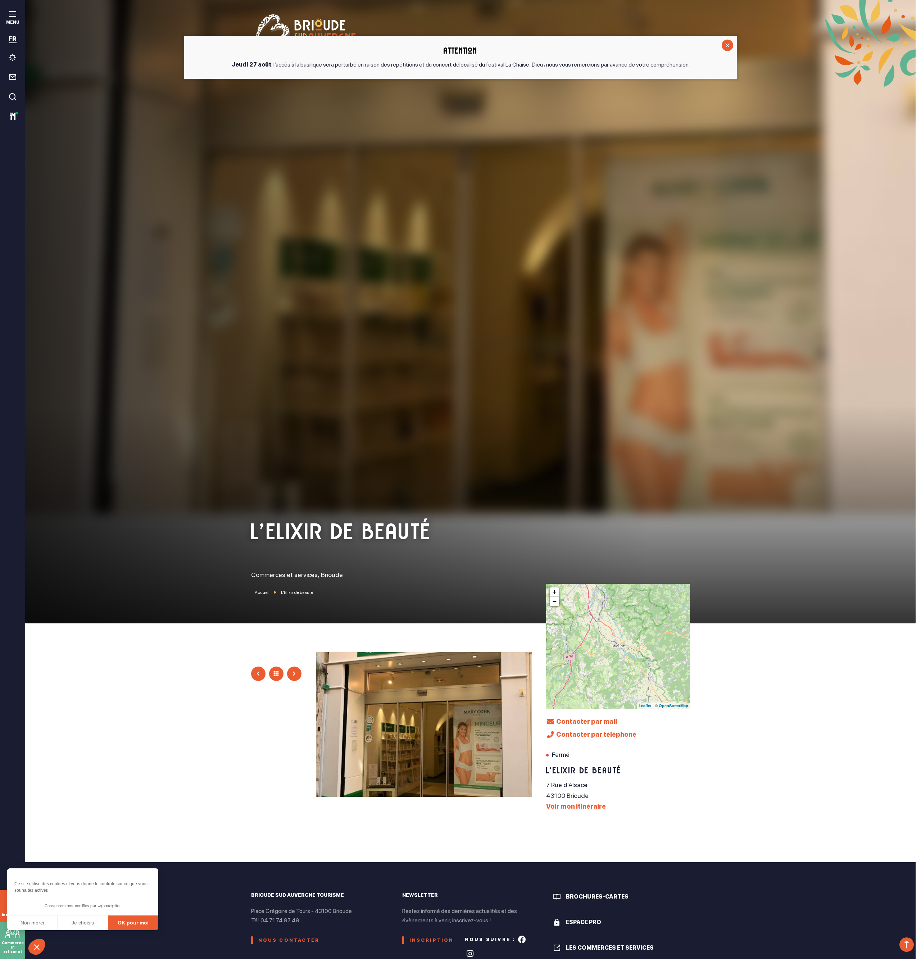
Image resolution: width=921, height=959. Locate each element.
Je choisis (83, 923)
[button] (36, 946)
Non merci (32, 923)
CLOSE (727, 45)
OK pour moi (133, 923)
